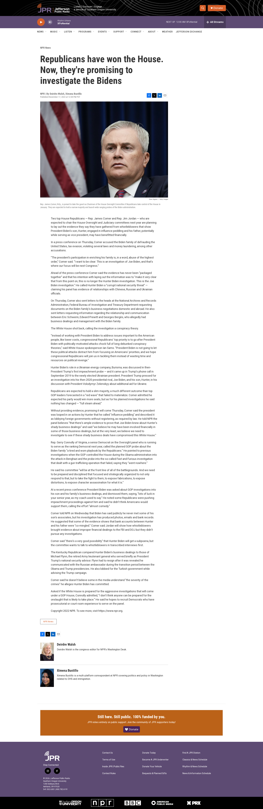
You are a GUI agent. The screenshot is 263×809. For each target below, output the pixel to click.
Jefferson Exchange (189, 31)
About (152, 31)
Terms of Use (108, 760)
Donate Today (149, 753)
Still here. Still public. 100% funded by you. (131, 717)
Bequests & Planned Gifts (154, 773)
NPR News (45, 47)
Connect (136, 31)
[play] (41, 22)
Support (118, 31)
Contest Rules (109, 773)
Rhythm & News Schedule (194, 766)
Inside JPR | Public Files (113, 766)
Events (102, 31)
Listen (68, 31)
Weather (167, 31)
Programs (85, 31)
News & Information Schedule (196, 773)
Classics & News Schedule (194, 760)
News (40, 31)
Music (54, 31)
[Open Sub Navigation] (46, 31)
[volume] (50, 22)
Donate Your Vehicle (152, 766)
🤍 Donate (131, 729)
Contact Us (107, 753)
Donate (218, 8)
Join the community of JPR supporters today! (151, 722)
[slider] (54, 22)
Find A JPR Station (191, 753)
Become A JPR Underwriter (155, 760)
